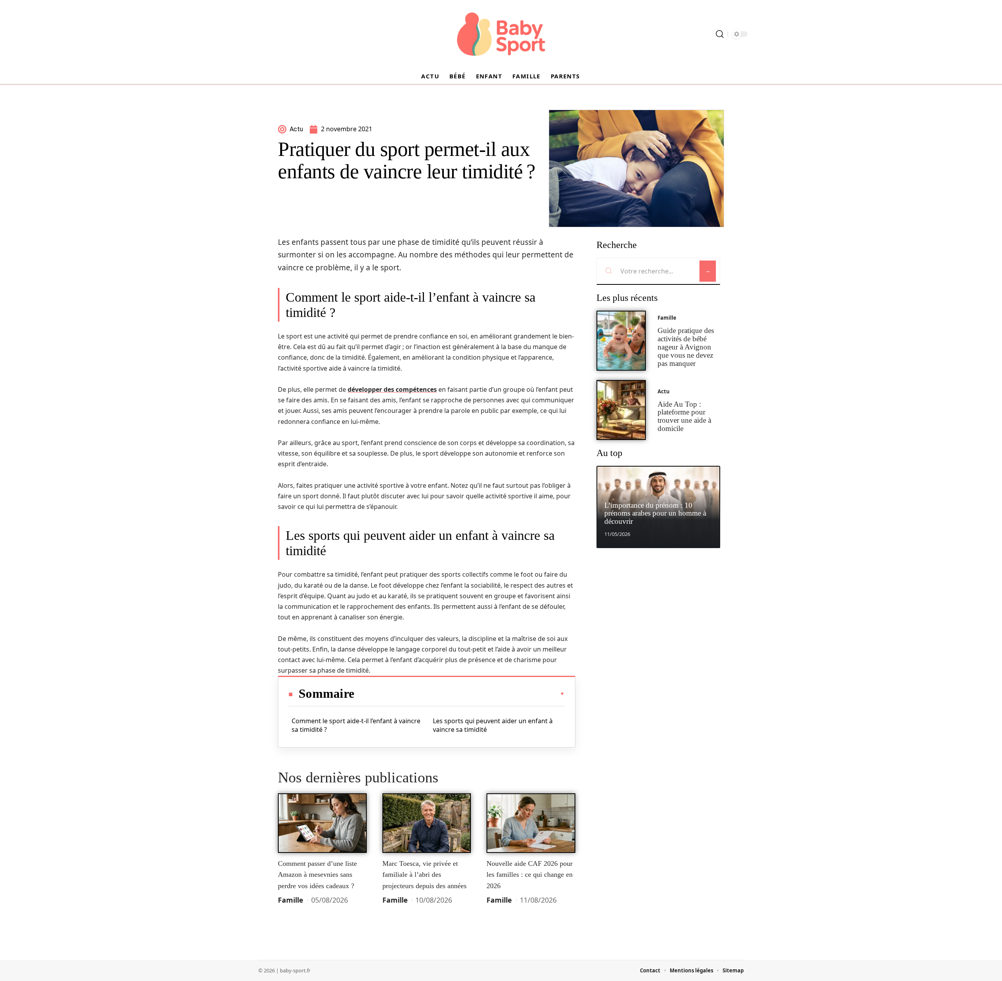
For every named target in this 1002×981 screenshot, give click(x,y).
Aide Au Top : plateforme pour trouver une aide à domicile (684, 416)
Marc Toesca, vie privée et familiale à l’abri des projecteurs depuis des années (424, 875)
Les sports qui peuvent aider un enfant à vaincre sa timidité (493, 725)
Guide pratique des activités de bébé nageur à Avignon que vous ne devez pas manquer (686, 346)
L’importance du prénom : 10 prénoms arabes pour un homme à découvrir (655, 513)
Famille (290, 900)
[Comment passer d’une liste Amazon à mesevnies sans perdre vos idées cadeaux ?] (322, 823)
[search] (720, 34)
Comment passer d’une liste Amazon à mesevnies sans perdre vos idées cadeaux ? (317, 875)
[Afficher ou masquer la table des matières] (459, 694)
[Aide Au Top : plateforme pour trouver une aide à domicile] (621, 410)
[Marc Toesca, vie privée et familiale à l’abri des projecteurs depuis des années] (427, 823)
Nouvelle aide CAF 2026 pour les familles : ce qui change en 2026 (530, 875)
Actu (664, 391)
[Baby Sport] (501, 34)
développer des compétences (392, 389)
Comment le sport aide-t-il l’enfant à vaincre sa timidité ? (356, 725)
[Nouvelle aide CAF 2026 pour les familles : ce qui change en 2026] (531, 823)
